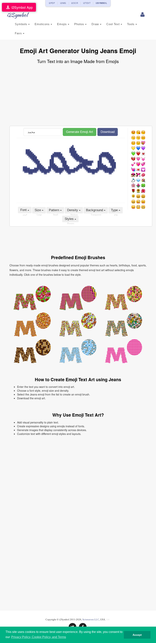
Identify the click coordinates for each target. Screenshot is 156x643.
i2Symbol (17, 15)
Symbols (21, 24)
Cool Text (113, 24)
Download (108, 132)
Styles (70, 219)
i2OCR (74, 2)
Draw (96, 24)
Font (24, 210)
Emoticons (43, 24)
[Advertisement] (78, 95)
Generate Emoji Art (79, 132)
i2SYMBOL (101, 3)
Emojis (62, 24)
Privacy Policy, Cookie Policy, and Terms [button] (38, 637)
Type (115, 210)
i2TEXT (87, 2)
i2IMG (63, 2)
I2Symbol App (21, 7)
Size (38, 210)
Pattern (54, 210)
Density (73, 210)
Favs (19, 33)
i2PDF (52, 2)
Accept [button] (137, 634)
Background (95, 210)
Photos (79, 24)
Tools (131, 24)
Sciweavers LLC (90, 619)
